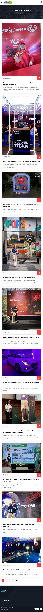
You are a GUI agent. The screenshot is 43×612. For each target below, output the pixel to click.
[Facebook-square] (38, 609)
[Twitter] (35, 609)
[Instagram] (41, 609)
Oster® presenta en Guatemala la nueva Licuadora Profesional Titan (21, 161)
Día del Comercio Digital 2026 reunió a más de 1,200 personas (19, 569)
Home (21, 13)
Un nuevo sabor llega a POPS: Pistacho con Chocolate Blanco (19, 277)
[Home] (4, 591)
